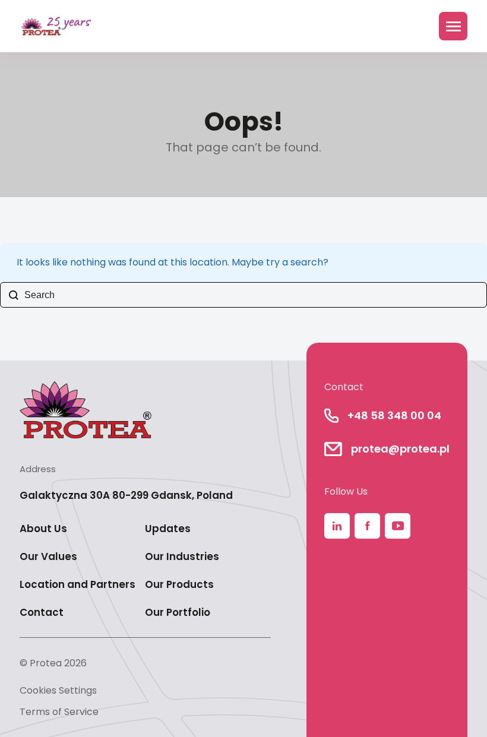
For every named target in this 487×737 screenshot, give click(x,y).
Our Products (179, 584)
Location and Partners (77, 584)
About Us (43, 528)
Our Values (48, 556)
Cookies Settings (58, 690)
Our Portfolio (177, 612)
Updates (168, 528)
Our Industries (182, 556)
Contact (42, 612)
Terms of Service (59, 712)
